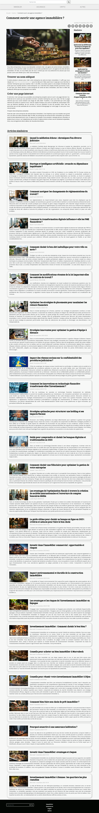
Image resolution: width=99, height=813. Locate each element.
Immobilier (18, 7)
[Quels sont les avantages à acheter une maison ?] (82, 62)
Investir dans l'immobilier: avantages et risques (53, 751)
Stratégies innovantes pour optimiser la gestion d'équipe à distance (58, 331)
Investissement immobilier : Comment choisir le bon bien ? (58, 626)
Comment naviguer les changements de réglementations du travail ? (59, 192)
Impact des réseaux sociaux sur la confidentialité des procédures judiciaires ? (56, 359)
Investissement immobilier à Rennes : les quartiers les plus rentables (58, 778)
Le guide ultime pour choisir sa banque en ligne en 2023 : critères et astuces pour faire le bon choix (57, 520)
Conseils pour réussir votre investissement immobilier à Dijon (60, 676)
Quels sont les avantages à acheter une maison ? (82, 71)
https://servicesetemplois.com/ (23, 82)
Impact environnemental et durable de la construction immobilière (56, 574)
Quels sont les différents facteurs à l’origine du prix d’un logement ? (82, 46)
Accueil (8, 13)
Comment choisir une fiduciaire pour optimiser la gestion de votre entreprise (59, 466)
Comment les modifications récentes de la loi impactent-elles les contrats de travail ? (59, 276)
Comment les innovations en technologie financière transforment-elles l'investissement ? (55, 385)
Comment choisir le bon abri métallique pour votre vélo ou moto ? (58, 248)
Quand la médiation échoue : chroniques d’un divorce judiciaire (56, 139)
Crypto (62, 7)
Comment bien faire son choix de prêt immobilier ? (54, 701)
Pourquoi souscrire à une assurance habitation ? (53, 726)
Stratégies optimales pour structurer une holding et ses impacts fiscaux (57, 412)
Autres (82, 7)
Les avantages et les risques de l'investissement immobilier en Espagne (60, 602)
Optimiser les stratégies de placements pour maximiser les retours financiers (58, 303)
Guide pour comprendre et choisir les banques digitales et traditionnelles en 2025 (58, 438)
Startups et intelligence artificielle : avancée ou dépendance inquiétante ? (59, 165)
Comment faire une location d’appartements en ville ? (82, 96)
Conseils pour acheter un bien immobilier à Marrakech (57, 651)
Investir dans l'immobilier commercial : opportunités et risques (57, 546)
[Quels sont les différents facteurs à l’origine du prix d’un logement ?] (82, 38)
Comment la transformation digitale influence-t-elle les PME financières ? (59, 220)
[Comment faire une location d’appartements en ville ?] (82, 87)
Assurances (41, 7)
